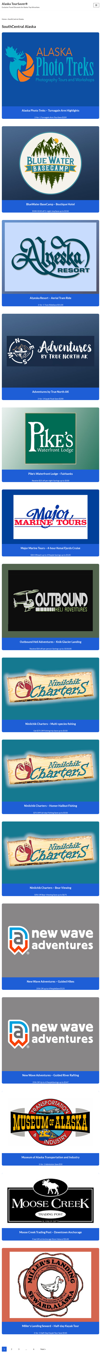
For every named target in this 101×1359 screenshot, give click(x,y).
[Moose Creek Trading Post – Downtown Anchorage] (50, 1200)
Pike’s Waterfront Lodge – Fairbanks (50, 473)
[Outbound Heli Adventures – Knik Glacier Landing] (50, 601)
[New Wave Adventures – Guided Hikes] (50, 940)
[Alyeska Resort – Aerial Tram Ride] (50, 257)
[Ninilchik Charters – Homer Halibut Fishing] (50, 771)
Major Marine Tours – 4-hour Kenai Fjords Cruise (50, 548)
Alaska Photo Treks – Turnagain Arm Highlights (50, 110)
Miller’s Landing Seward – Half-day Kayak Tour (50, 1326)
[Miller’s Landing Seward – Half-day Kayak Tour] (50, 1285)
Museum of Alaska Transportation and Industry (51, 1157)
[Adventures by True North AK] (50, 351)
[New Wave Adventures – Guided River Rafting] (50, 1034)
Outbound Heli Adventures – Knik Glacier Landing (50, 641)
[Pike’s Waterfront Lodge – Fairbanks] (50, 438)
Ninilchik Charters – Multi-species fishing (50, 724)
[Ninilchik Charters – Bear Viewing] (50, 852)
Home (4, 19)
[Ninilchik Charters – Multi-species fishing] (50, 689)
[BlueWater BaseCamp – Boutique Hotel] (50, 163)
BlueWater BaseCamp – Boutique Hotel (50, 204)
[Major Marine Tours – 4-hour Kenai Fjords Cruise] (50, 516)
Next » (43, 1349)
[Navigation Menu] (96, 5)
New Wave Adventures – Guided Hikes (50, 981)
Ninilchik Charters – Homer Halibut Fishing (50, 805)
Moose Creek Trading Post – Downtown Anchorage (50, 1232)
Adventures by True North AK (50, 391)
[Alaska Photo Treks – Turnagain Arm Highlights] (50, 69)
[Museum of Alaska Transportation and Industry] (50, 1122)
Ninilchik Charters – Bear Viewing (50, 887)
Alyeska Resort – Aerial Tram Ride (50, 298)
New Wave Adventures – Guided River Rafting (50, 1075)
